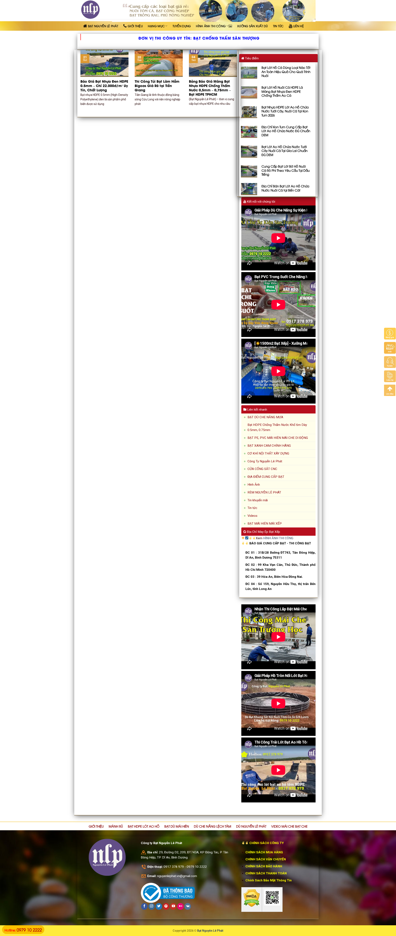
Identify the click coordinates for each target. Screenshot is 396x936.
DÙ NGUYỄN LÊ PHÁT (251, 826)
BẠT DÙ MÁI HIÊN (176, 826)
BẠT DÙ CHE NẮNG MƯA (265, 417)
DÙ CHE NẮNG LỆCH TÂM (212, 826)
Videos (252, 516)
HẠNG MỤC (156, 26)
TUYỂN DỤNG (182, 26)
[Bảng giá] (390, 333)
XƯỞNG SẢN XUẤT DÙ (252, 26)
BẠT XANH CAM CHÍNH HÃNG (269, 445)
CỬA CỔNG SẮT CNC (262, 469)
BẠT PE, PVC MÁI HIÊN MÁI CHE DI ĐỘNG (278, 438)
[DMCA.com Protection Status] (252, 898)
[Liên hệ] (390, 376)
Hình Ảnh (254, 484)
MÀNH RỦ (116, 826)
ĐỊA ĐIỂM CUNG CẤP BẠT (266, 477)
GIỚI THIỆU (96, 826)
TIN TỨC (278, 26)
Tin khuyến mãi (258, 500)
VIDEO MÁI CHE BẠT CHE (289, 826)
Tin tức (252, 508)
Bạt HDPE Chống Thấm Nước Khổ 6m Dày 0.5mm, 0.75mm (277, 427)
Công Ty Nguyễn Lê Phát (265, 461)
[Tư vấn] (390, 362)
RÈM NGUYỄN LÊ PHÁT (264, 492)
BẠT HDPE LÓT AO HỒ (143, 826)
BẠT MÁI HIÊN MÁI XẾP (265, 523)
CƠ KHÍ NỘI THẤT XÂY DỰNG (268, 453)
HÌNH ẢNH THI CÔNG (211, 26)
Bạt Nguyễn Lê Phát (210, 930)
